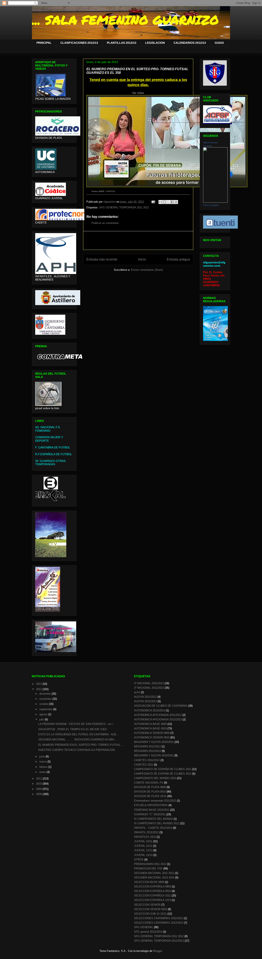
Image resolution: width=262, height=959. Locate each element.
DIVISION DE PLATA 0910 (150, 791)
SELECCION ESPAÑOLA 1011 (152, 895)
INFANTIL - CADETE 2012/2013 (153, 827)
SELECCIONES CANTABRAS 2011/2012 (158, 918)
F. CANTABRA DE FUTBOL (52, 447)
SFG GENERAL (143, 927)
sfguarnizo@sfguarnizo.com (214, 264)
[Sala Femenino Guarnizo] (215, 201)
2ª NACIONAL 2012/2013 (149, 687)
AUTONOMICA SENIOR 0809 (151, 732)
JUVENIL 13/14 (143, 855)
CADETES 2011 (143, 764)
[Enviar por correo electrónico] (160, 202)
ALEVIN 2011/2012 (145, 696)
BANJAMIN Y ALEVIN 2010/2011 (154, 741)
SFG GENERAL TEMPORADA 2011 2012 (124, 207)
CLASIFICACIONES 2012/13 (79, 42)
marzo (43, 761)
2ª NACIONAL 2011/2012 (149, 683)
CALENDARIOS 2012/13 (190, 42)
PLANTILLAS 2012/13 (121, 42)
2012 (39, 689)
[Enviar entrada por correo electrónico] (153, 201)
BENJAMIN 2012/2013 (147, 750)
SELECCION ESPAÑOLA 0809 (152, 886)
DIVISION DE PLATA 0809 (150, 787)
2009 (39, 789)
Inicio (142, 259)
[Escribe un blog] (164, 202)
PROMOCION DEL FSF (148, 868)
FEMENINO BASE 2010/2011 (151, 809)
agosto (43, 714)
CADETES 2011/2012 (147, 760)
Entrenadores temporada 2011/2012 (155, 800)
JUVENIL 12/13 (143, 850)
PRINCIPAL (44, 42)
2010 (39, 783)
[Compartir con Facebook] (172, 202)
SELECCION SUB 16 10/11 (150, 913)
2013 (39, 683)
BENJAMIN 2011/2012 (147, 746)
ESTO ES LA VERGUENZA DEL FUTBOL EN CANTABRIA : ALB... (78, 734)
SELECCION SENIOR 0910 (150, 909)
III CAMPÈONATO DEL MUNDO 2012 (156, 823)
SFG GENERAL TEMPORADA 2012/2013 (159, 940)
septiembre (46, 709)
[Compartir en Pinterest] (176, 202)
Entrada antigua (178, 259)
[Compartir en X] (168, 202)
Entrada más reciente (101, 259)
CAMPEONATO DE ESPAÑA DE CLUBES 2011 (162, 769)
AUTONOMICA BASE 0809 (150, 723)
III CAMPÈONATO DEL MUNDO (153, 818)
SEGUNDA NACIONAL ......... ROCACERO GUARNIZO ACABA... (77, 739)
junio (42, 756)
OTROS (138, 859)
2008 (39, 794)
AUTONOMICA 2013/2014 (149, 710)
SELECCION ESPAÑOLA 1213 (152, 900)
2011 (39, 778)
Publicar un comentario (105, 223)
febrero (43, 766)
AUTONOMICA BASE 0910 (150, 728)
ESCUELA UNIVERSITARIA (151, 805)
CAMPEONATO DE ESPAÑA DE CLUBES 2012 (162, 773)
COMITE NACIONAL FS (148, 782)
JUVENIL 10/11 (143, 841)
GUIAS (219, 42)
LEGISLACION (155, 42)
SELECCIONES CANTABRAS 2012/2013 (158, 922)
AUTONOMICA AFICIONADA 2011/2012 (158, 714)
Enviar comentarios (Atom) (147, 269)
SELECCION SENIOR (147, 904)
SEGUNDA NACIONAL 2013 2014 (154, 877)
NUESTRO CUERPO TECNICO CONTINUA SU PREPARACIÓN (76, 749)
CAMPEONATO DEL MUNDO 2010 (155, 778)
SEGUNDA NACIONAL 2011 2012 (154, 873)
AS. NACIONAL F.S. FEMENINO (48, 429)
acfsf (137, 692)
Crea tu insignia (210, 205)
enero (43, 772)
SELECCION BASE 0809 (149, 882)
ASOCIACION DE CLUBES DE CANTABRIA (160, 705)
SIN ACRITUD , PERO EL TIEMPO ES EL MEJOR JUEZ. (73, 729)
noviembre (45, 698)
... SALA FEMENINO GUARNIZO (125, 19)
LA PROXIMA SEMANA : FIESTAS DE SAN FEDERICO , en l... (76, 723)
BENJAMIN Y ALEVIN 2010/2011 (154, 755)
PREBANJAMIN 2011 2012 (150, 864)
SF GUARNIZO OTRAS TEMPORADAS (50, 462)
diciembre (45, 693)
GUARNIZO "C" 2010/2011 (150, 814)
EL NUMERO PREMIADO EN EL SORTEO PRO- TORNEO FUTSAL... (80, 744)
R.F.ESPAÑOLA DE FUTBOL (53, 454)
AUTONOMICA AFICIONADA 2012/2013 (158, 719)
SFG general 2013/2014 (148, 931)
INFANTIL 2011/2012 (146, 832)
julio (42, 719)
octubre (44, 703)
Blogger (157, 950)
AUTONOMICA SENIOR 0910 (151, 737)
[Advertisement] (138, 240)
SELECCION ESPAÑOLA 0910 (152, 891)
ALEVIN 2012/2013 (145, 701)
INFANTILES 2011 (145, 836)
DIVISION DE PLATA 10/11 (150, 796)
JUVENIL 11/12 (143, 845)
